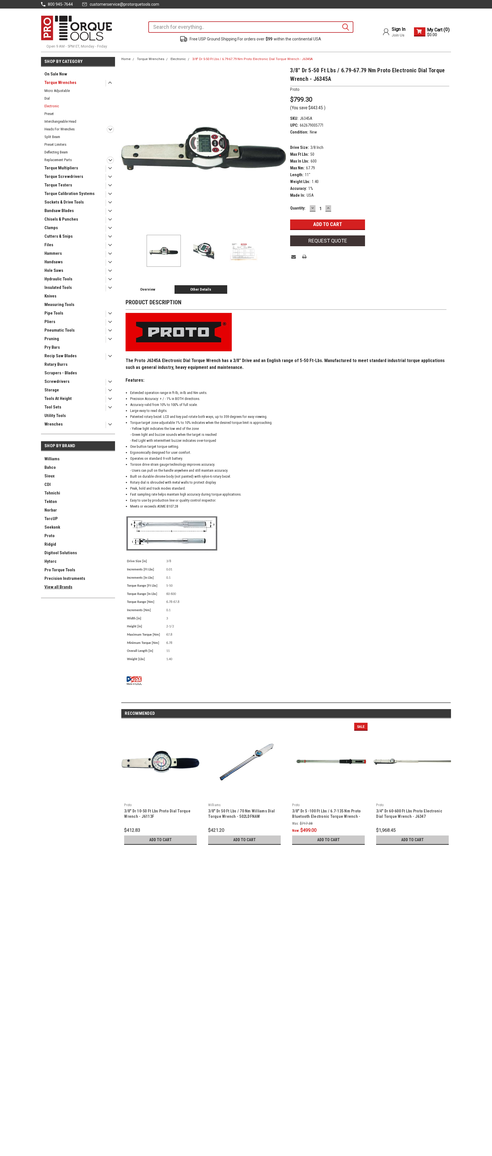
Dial (47, 98)
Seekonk (52, 527)
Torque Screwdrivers (63, 176)
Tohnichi (52, 493)
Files (48, 244)
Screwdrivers (56, 381)
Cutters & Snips (58, 236)
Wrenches (53, 424)
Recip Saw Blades (60, 355)
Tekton (50, 501)
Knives (50, 296)
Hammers (53, 253)
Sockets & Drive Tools (64, 202)
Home (126, 59)
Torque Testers (58, 185)
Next (280, 148)
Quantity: (298, 208)
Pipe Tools (53, 313)
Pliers (49, 321)
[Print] (304, 256)
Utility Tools (55, 415)
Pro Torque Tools (59, 569)
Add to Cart (160, 839)
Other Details (200, 289)
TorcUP (51, 518)
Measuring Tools (59, 304)
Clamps (51, 227)
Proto (49, 535)
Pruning (51, 338)
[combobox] (250, 27)
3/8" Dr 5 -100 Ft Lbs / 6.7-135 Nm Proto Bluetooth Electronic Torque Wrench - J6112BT (326, 816)
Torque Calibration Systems (69, 193)
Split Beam (52, 137)
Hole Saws (53, 270)
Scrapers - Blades (60, 372)
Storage (51, 390)
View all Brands (58, 587)
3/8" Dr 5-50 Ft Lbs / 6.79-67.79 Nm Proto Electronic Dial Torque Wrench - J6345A (252, 59)
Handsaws (53, 261)
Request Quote (327, 241)
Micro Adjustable (57, 91)
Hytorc (50, 561)
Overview (147, 289)
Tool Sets (52, 407)
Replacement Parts (58, 160)
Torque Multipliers (61, 168)
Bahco (50, 467)
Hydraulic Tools (58, 279)
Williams (52, 458)
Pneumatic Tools (59, 330)
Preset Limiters (55, 144)
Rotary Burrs (55, 364)
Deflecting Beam (56, 152)
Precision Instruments (64, 578)
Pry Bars (52, 347)
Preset (49, 114)
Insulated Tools (58, 287)
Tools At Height (58, 398)
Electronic (51, 106)
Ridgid (50, 544)
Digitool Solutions (60, 552)
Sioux (49, 476)
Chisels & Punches (61, 219)
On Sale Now (55, 74)
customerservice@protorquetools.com (124, 4)
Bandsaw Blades (59, 210)
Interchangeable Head (60, 121)
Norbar (50, 510)
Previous (127, 148)
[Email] (293, 256)
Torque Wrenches (60, 82)
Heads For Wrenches (59, 129)
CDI (47, 484)
